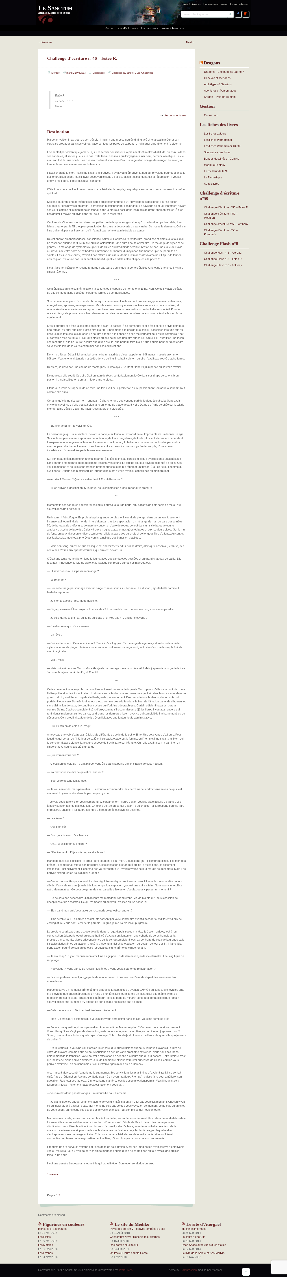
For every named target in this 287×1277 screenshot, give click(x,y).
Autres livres (211, 183)
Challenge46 (118, 72)
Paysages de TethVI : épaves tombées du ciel (137, 1228)
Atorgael (55, 72)
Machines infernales (194, 1228)
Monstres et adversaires (52, 1228)
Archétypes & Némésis (218, 84)
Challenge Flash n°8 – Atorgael (223, 252)
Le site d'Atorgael (203, 1224)
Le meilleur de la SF (216, 171)
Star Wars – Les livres (217, 152)
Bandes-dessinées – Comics (221, 158)
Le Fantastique (213, 177)
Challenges (99, 72)
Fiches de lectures (127, 28)
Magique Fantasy (214, 165)
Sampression (189, 1270)
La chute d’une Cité (193, 1236)
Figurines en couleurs (215, 4)
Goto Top (246, 1272)
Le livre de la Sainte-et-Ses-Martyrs (203, 1253)
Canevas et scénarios (217, 78)
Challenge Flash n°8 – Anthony (223, 265)
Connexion (210, 115)
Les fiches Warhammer (218, 139)
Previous (45, 42)
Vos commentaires (173, 115)
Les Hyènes (45, 1253)
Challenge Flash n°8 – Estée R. (223, 259)
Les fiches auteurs (215, 133)
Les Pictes (44, 1236)
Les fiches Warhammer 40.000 (222, 146)
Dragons (212, 62)
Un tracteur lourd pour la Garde (129, 1253)
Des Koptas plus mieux (124, 1245)
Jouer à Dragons (191, 4)
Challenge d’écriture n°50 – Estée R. (226, 207)
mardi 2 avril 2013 (76, 72)
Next (190, 42)
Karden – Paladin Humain (220, 96)
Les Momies (45, 1245)
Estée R (130, 72)
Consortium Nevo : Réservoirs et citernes (135, 1236)
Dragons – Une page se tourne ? (224, 71)
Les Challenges (145, 72)
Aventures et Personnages (220, 90)
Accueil (109, 28)
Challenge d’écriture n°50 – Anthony (226, 224)
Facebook (238, 14)
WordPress (126, 1270)
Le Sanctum (55, 7)
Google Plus (245, 14)
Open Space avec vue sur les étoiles (204, 1245)
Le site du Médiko (239, 4)
